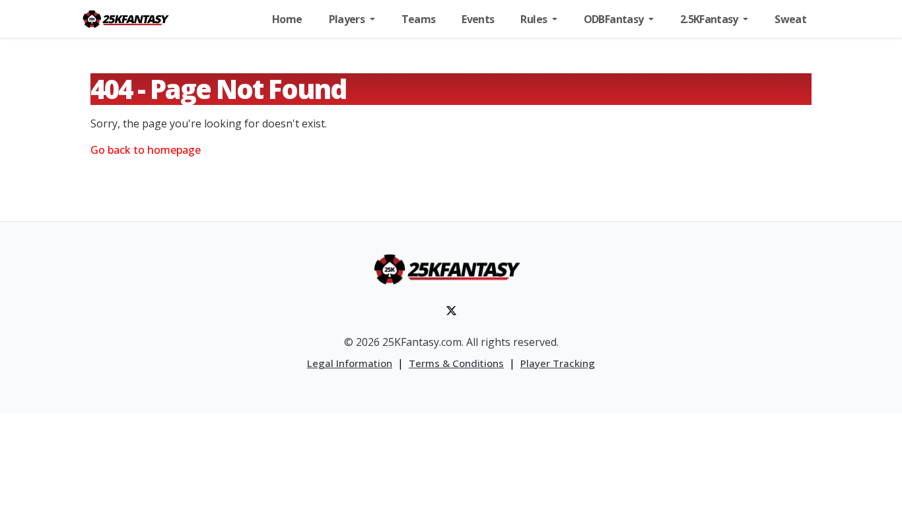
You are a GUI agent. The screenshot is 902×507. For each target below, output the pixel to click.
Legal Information (349, 363)
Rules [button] (534, 19)
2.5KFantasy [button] (710, 19)
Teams (418, 19)
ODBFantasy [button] (615, 19)
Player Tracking (557, 363)
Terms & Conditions (456, 363)
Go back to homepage (145, 150)
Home (287, 19)
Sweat (790, 19)
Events (478, 19)
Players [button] (348, 19)
